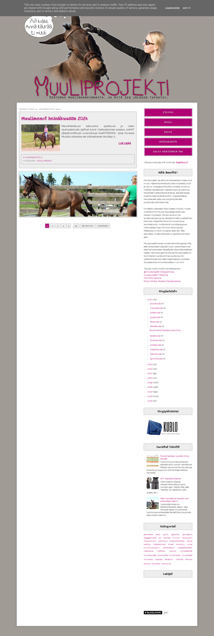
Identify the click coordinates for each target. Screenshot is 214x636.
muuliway (148, 559)
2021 (150, 373)
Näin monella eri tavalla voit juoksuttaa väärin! (174, 499)
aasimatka (148, 534)
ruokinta (179, 559)
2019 (150, 382)
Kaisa (168, 132)
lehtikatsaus (168, 547)
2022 (150, 368)
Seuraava (87, 225)
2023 (150, 364)
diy (160, 538)
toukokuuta (156, 340)
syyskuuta (155, 317)
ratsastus (169, 559)
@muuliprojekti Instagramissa (159, 271)
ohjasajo (159, 559)
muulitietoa (187, 555)
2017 (150, 391)
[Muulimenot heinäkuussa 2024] (40, 137)
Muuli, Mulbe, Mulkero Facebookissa (162, 281)
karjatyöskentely (177, 541)
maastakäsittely (185, 547)
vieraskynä (166, 564)
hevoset (167, 538)
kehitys (147, 544)
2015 (150, 400)
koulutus (180, 544)
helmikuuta (156, 354)
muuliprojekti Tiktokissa (156, 275)
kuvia (189, 544)
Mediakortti (168, 141)
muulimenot (44, 161)
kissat (171, 544)
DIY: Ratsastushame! (170, 478)
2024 (150, 299)
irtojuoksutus (150, 541)
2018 (150, 387)
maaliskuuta (156, 349)
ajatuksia (175, 534)
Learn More (172, 8)
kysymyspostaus (151, 547)
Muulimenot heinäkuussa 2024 (54, 118)
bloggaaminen (150, 538)
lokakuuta (155, 312)
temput (188, 559)
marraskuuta (157, 308)
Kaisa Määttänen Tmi (168, 151)
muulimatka (162, 555)
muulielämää (186, 551)
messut (172, 551)
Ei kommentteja (33, 157)
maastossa (148, 551)
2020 (150, 378)
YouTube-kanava (152, 278)
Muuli (168, 122)
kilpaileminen (159, 544)
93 (76, 225)
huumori (176, 538)
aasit (158, 534)
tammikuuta (156, 358)
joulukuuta (156, 303)
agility (166, 534)
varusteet (155, 564)
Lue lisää (125, 143)
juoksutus (163, 541)
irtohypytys (187, 538)
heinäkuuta (156, 326)
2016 (150, 396)
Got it (187, 8)
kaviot (189, 541)
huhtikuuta (156, 345)
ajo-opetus (187, 534)
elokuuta (154, 321)
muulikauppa (150, 555)
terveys (147, 564)
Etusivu (168, 112)
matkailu (161, 551)
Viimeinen (102, 225)
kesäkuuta (155, 335)
